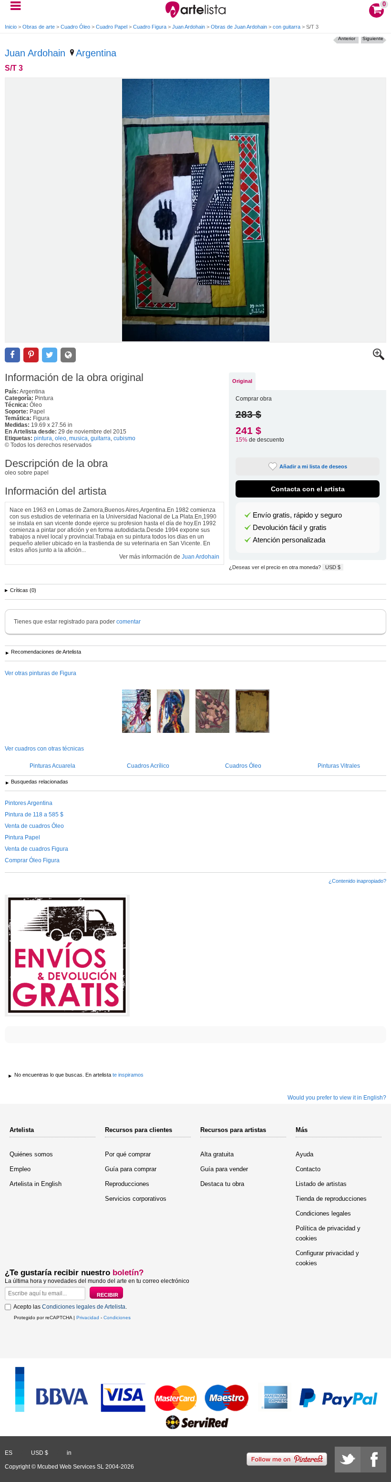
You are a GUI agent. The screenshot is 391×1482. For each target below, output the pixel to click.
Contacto (308, 1169)
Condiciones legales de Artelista (83, 1306)
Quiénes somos (31, 1154)
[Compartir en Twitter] (49, 355)
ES (8, 1453)
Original (242, 381)
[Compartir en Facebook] (12, 355)
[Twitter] (347, 1459)
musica (78, 438)
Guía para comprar (130, 1169)
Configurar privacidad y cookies (327, 1258)
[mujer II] (252, 712)
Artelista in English (36, 1183)
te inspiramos (128, 1075)
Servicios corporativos (135, 1198)
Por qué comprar (128, 1154)
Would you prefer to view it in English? (337, 1097)
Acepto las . (70, 1306)
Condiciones (117, 1317)
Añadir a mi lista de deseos (313, 466)
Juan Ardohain (188, 27)
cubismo (124, 438)
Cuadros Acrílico (148, 765)
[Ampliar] (378, 358)
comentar (128, 621)
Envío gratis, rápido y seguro (297, 515)
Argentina (96, 53)
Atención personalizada (289, 540)
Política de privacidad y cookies (328, 1233)
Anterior (346, 38)
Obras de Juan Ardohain (239, 27)
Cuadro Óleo (75, 27)
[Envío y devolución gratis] (67, 955)
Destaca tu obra (222, 1183)
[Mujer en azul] (173, 712)
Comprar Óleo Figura (32, 860)
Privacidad (87, 1317)
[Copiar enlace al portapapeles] (68, 355)
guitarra (101, 438)
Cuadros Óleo (243, 765)
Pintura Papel (22, 837)
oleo (60, 438)
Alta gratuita (217, 1154)
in (69, 1453)
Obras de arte (38, 27)
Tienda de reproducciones (331, 1198)
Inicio (11, 27)
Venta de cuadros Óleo (34, 826)
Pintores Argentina (28, 803)
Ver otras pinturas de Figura (40, 673)
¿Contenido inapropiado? (357, 881)
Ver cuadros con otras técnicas (44, 748)
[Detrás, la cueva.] (136, 712)
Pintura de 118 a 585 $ (34, 814)
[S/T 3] (195, 210)
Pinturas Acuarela (52, 765)
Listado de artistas (321, 1183)
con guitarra (286, 27)
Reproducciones (127, 1183)
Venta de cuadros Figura (36, 849)
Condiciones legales (323, 1213)
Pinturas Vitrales (339, 765)
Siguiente (372, 38)
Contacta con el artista (308, 489)
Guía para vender (224, 1169)
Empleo (20, 1169)
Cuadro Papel (111, 27)
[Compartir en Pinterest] (31, 355)
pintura (43, 438)
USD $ (332, 567)
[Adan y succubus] (212, 712)
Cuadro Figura (149, 27)
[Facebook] (373, 1459)
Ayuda (304, 1154)
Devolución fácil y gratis (290, 527)
